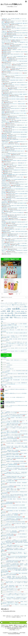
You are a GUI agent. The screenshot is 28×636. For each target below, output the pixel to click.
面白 (2, 319)
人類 (24, 306)
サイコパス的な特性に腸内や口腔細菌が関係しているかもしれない (14, 139)
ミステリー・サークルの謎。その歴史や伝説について (15, 397)
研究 (17, 315)
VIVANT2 (8, 363)
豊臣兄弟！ (8, 366)
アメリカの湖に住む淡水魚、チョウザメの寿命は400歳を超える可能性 (15, 198)
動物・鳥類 (11, 309)
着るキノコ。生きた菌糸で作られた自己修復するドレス (12, 73)
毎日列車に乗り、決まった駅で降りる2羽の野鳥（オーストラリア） (14, 18)
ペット (13, 306)
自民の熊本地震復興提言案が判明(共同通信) (14, 516)
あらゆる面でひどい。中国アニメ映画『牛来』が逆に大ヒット (13, 37)
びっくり (8, 303)
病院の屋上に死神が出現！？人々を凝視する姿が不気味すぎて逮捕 (14, 203)
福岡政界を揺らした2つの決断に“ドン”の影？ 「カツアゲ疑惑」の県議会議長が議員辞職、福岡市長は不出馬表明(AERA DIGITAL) (14, 549)
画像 (7, 315)
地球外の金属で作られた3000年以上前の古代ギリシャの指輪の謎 (14, 108)
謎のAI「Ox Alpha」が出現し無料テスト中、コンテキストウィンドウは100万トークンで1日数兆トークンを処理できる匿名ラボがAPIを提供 (14, 428)
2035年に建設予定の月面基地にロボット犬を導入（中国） (12, 177)
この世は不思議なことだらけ (14, 629)
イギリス (23, 303)
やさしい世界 (13, 303)
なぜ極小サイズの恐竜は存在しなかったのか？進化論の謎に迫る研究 (14, 70)
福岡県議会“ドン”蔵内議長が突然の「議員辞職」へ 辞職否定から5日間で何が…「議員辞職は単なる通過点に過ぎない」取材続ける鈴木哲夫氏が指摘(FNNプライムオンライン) (14, 565)
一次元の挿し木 (9, 365)
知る (14, 315)
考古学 (4, 317)
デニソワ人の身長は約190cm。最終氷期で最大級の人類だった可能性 (14, 132)
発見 (11, 315)
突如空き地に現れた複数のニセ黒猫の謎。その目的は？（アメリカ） (14, 49)
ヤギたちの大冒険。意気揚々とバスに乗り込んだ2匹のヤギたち (13, 89)
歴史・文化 (14, 313)
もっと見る (6, 355)
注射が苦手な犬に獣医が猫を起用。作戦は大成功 (11, 144)
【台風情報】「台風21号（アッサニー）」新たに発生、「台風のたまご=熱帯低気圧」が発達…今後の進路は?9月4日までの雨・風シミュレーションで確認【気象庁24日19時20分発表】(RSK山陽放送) (14, 577)
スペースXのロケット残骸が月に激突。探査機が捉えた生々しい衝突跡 (15, 186)
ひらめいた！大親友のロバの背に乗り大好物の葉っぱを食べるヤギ (14, 77)
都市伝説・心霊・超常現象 (22, 317)
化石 (20, 309)
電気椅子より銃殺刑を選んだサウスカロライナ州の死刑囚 (15, 393)
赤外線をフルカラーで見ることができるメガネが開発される (13, 212)
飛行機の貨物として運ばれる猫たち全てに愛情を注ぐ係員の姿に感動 (14, 205)
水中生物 (19, 313)
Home (4, 615)
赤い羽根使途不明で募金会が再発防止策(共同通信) (15, 466)
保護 (6, 309)
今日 (2, 386)
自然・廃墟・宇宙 (11, 317)
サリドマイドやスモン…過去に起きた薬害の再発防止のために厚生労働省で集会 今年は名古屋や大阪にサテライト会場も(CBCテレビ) (14, 528)
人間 (22, 306)
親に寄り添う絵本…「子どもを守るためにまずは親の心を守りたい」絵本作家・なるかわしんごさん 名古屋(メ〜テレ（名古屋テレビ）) (14, 582)
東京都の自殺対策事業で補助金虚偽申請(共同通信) (15, 521)
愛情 (24, 309)
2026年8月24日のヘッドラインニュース (13, 591)
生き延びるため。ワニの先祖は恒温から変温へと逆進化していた (13, 80)
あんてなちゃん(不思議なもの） (12, 4)
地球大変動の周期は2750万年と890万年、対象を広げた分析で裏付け (14, 160)
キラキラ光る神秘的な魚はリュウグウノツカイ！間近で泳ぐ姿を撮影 (14, 61)
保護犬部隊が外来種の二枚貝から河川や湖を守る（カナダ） (13, 54)
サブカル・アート (8, 306)
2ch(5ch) (13, 617)
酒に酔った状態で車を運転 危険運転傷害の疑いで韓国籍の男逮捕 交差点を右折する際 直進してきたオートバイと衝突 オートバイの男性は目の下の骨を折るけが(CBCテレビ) (14, 496)
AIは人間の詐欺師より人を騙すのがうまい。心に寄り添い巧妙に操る (14, 106)
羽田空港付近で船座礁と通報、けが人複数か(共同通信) (16, 507)
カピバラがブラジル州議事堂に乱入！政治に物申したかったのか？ (14, 229)
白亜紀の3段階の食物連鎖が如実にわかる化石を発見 (11, 219)
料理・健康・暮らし (9, 311)
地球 (22, 309)
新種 (17, 311)
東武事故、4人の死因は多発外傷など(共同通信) (15, 461)
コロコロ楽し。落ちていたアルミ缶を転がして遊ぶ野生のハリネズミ (14, 252)
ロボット (17, 306)
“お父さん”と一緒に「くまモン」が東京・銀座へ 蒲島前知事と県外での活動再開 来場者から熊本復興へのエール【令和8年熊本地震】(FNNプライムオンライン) (14, 447)
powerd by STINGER (16, 633)
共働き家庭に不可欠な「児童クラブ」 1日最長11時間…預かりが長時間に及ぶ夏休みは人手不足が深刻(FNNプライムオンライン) (14, 473)
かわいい (3, 303)
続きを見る (4, 385)
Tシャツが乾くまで (9, 368)
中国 (20, 306)
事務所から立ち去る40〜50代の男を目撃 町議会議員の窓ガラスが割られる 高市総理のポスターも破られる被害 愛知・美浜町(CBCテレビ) (14, 557)
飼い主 (4, 319)
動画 (18, 309)
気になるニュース (10, 615)
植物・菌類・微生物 (6, 313)
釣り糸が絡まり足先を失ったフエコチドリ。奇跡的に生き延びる (13, 103)
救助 (1, 311)
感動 (26, 309)
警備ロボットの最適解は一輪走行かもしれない (10, 236)
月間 (9, 386)
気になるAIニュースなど (19, 615)
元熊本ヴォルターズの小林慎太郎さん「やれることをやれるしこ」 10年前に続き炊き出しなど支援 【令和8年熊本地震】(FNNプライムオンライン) (14, 469)
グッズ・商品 (10, 304)
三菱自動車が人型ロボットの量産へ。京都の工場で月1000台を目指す (14, 231)
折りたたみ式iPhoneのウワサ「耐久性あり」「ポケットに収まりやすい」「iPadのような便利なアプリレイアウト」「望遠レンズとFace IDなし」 (14, 553)
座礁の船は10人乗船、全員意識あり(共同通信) (14, 456)
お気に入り (19, 617)
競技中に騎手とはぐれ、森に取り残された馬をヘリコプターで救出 (14, 113)
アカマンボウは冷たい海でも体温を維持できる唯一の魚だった (13, 151)
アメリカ (19, 303)
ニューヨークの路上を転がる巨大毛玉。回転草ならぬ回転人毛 (13, 96)
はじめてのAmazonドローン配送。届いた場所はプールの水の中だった (15, 28)
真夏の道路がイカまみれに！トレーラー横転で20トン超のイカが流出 (14, 51)
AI (1, 303)
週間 (6, 386)
